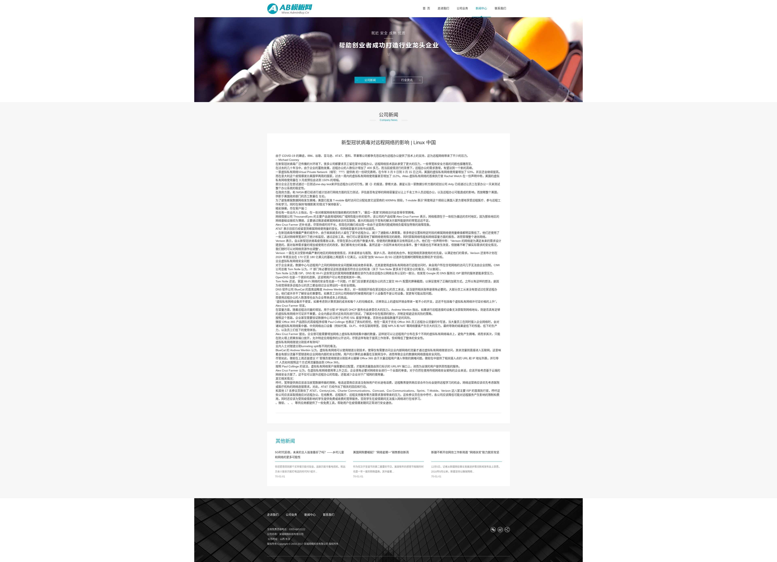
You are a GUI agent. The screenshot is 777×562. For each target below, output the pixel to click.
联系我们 (328, 514)
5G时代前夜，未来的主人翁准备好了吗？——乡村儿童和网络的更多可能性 (309, 455)
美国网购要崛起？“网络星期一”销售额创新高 (381, 452)
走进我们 (272, 514)
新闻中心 (310, 514)
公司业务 (291, 514)
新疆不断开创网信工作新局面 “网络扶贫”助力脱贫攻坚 (465, 452)
